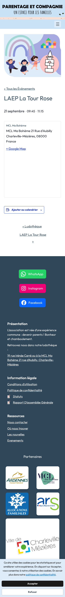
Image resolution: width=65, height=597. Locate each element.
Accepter (32, 583)
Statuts (18, 396)
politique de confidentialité (41, 574)
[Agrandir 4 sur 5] (55, 496)
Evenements (15, 440)
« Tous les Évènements (19, 89)
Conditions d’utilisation (22, 384)
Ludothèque (32, 226)
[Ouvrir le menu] (57, 24)
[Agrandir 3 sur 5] (24, 496)
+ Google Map (16, 149)
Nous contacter (17, 422)
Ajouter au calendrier (25, 209)
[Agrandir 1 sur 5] (24, 470)
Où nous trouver (17, 428)
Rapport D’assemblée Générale (33, 402)
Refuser (32, 592)
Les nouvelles (15, 434)
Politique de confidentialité (24, 390)
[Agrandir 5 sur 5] (55, 522)
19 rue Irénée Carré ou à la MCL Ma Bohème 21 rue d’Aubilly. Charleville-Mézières (30, 360)
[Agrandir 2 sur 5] (55, 470)
